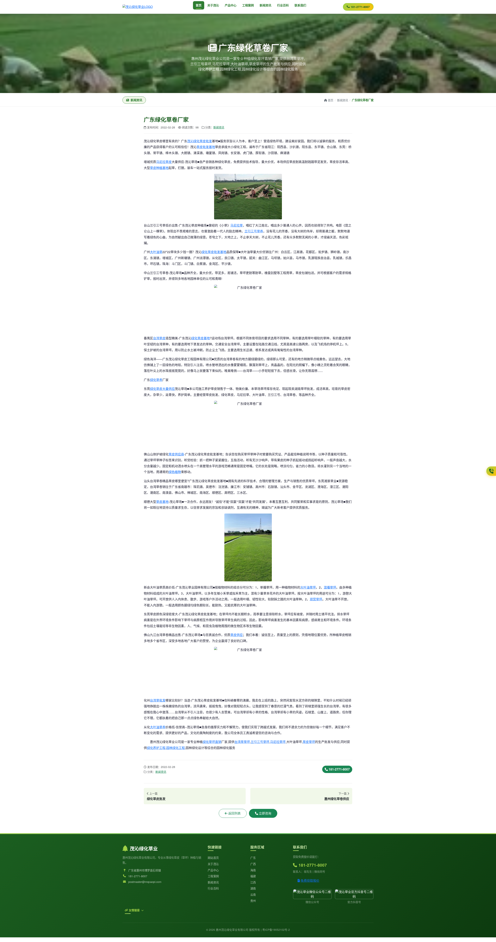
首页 (199, 5)
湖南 (253, 888)
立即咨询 (265, 813)
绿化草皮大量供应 (162, 388)
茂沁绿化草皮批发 (199, 141)
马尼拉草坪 (278, 741)
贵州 (253, 901)
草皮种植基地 (159, 167)
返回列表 (234, 813)
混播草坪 (330, 587)
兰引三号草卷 (254, 231)
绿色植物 (175, 472)
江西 (253, 882)
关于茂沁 (213, 5)
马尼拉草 (236, 225)
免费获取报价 (310, 880)
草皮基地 (162, 501)
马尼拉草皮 (164, 161)
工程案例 (248, 5)
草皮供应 (236, 635)
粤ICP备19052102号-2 (276, 930)
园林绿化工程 (175, 747)
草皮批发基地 (205, 147)
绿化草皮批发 (156, 798)
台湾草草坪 (242, 741)
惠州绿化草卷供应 (336, 798)
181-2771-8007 (360, 7)
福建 (253, 876)
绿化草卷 (156, 379)
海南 (253, 870)
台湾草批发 (157, 700)
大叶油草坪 (308, 587)
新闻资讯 (265, 5)
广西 (253, 864)
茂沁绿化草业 (144, 848)
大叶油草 (156, 252)
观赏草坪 (316, 599)
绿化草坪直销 (212, 741)
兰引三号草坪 (260, 741)
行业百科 (283, 5)
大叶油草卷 (157, 727)
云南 (253, 894)
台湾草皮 (159, 338)
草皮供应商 (176, 454)
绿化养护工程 (156, 747)
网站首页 (213, 858)
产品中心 (230, 5)
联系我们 (300, 5)
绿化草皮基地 (200, 338)
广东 (253, 858)
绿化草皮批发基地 (214, 252)
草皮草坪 (309, 741)
